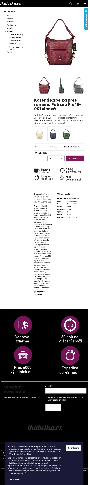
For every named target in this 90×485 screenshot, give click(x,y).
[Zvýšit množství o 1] (61, 158)
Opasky (10, 28)
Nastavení (15, 479)
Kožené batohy (16, 34)
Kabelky (10, 19)
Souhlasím (73, 448)
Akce (9, 15)
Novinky (10, 52)
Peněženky (11, 25)
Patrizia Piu (75, 147)
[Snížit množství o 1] (50, 158)
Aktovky (10, 22)
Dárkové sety (14, 44)
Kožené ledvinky (15, 37)
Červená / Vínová (74, 204)
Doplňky (11, 31)
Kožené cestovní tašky (16, 48)
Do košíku (76, 158)
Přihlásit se (53, 408)
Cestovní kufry (15, 40)
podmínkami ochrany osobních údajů (64, 398)
